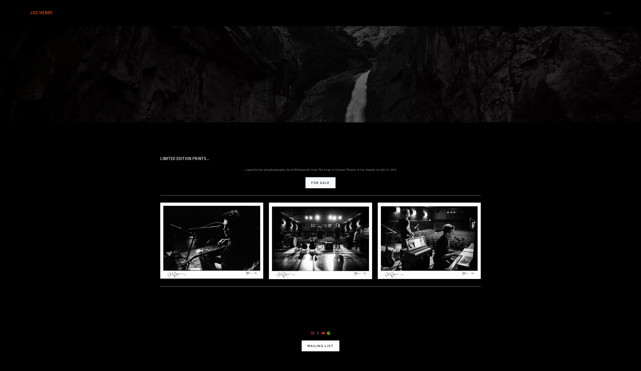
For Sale (320, 183)
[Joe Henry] (312, 333)
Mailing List (320, 346)
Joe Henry (41, 13)
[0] (608, 13)
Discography (320, 359)
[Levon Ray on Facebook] (317, 333)
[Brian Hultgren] (328, 333)
